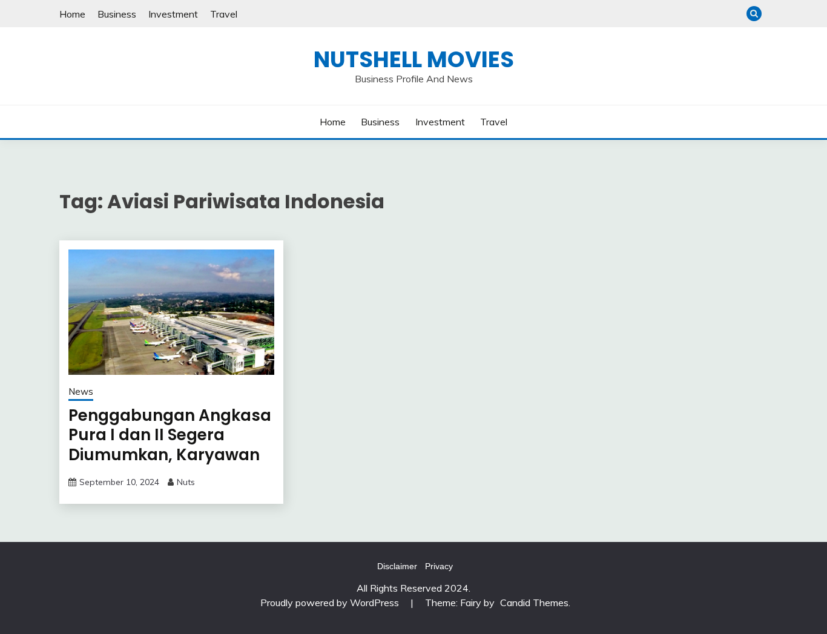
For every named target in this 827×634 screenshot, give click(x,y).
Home (72, 14)
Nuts (186, 482)
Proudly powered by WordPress (330, 602)
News (80, 391)
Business (116, 14)
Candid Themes (534, 602)
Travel (223, 14)
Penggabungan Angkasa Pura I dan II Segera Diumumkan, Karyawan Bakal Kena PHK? (169, 445)
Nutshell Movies (414, 59)
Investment (173, 14)
